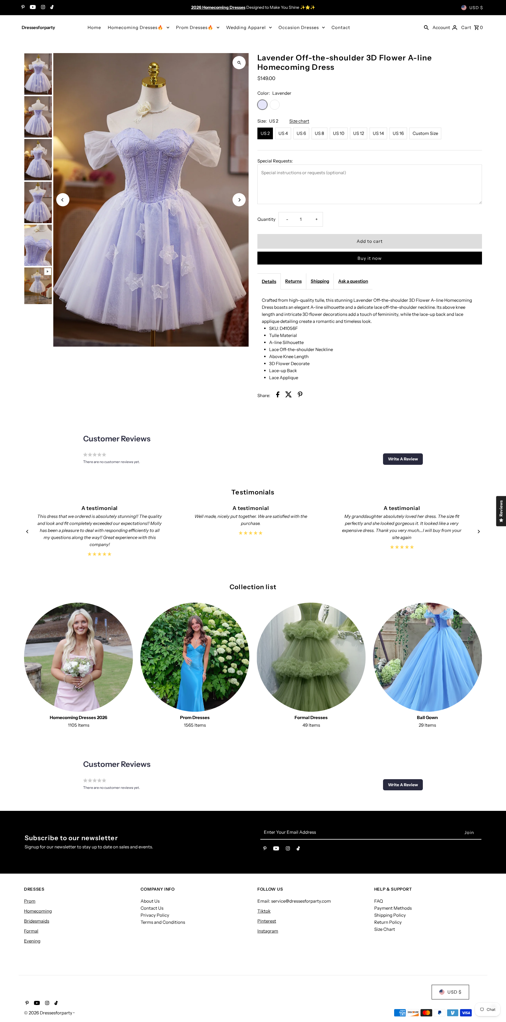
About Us (150, 901)
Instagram (267, 931)
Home (94, 27)
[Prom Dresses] (194, 657)
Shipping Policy (390, 915)
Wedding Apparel (246, 27)
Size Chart (384, 929)
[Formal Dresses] (311, 657)
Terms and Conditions (163, 922)
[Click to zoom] (239, 62)
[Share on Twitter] (288, 395)
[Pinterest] (22, 7)
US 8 (319, 133)
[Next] (239, 199)
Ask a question (353, 281)
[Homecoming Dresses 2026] (78, 657)
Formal (31, 931)
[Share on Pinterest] (300, 395)
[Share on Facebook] (277, 395)
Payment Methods (393, 908)
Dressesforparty (38, 27)
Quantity (266, 219)
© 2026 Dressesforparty (48, 1013)
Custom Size (425, 133)
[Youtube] (32, 7)
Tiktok (264, 911)
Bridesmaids (36, 921)
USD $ (476, 7)
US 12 (358, 133)
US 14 (378, 133)
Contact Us (152, 908)
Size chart (299, 121)
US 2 (265, 133)
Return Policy (388, 922)
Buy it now (370, 258)
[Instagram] (42, 7)
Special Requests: (275, 161)
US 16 (398, 133)
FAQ (378, 901)
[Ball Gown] (427, 657)
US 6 (301, 133)
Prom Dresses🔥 (194, 27)
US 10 (338, 133)
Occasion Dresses (298, 27)
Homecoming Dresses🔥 (135, 27)
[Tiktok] (51, 7)
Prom (29, 901)
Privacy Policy (155, 915)
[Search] (426, 27)
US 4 (283, 133)
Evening (32, 941)
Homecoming (38, 911)
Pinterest (266, 921)
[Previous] (62, 199)
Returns (293, 281)
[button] (403, 459)
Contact (340, 27)
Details (269, 281)
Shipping (320, 281)
